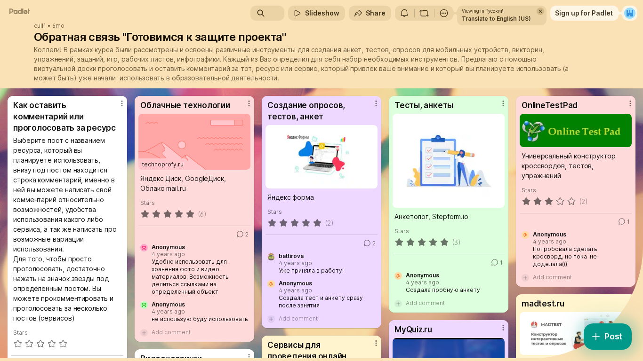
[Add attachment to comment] (144, 332)
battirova (291, 256)
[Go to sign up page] (629, 13)
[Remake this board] (424, 13)
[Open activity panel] (404, 13)
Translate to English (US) (496, 18)
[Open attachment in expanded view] (321, 156)
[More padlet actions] (443, 13)
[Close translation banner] (540, 11)
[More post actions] (122, 103)
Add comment (171, 332)
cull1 (40, 26)
